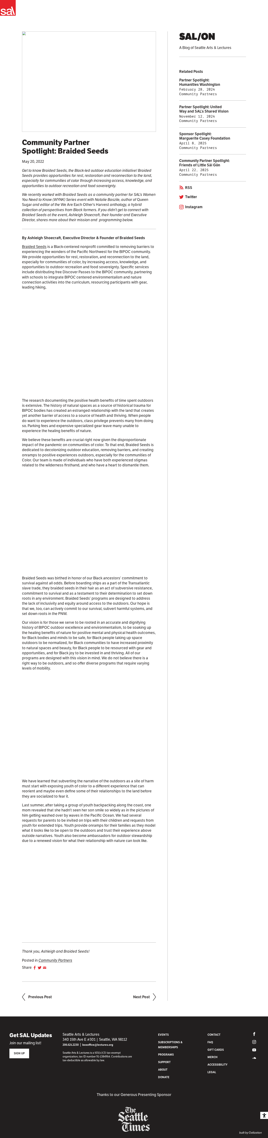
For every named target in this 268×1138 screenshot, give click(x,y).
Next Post (141, 997)
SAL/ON (197, 36)
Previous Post (40, 997)
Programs (166, 1054)
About (163, 1069)
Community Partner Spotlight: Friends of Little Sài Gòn (204, 162)
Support (164, 1062)
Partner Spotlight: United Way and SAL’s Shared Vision (203, 109)
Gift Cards (215, 1050)
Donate (163, 1077)
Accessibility (217, 1064)
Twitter (191, 197)
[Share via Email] (45, 967)
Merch (212, 1057)
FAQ (210, 1042)
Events (163, 1035)
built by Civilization (250, 1132)
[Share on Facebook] (34, 967)
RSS (188, 188)
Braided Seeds (34, 246)
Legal (211, 1072)
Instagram (193, 207)
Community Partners (55, 960)
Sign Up (19, 1053)
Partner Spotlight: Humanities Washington (199, 82)
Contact (213, 1035)
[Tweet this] (39, 967)
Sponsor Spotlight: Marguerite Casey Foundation (204, 136)
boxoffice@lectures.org (97, 1045)
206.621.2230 (71, 1045)
